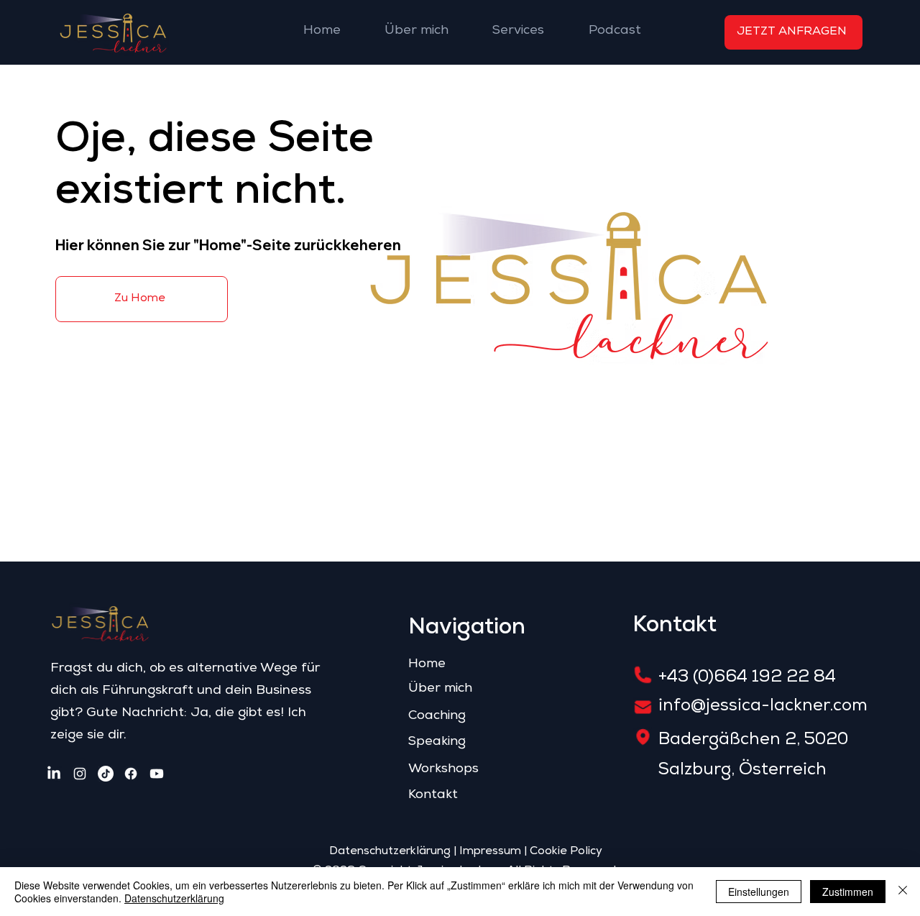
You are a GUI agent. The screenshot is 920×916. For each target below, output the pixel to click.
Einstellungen (758, 891)
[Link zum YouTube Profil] (157, 774)
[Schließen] (902, 891)
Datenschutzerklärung (390, 852)
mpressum (492, 852)
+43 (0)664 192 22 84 (747, 678)
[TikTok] (106, 774)
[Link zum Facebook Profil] (131, 774)
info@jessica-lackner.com (763, 706)
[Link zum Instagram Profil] (80, 774)
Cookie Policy (566, 852)
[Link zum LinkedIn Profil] (54, 774)
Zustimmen (847, 891)
